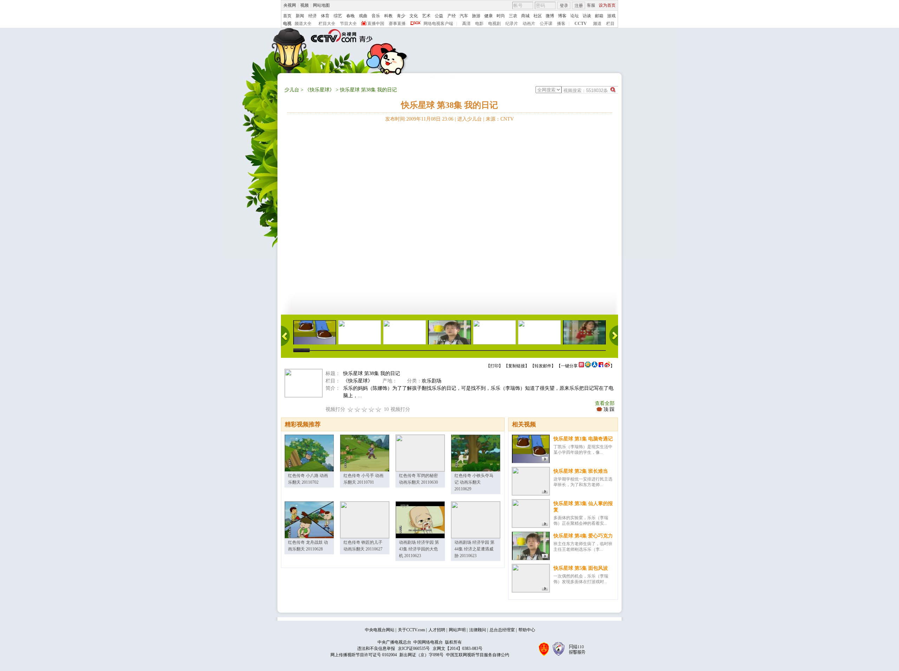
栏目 (610, 23)
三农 (513, 15)
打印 (494, 365)
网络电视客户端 (438, 23)
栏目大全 (327, 23)
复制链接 (516, 365)
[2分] (350, 409)
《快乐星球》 (319, 89)
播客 (561, 23)
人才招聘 (436, 629)
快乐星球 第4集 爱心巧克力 (583, 535)
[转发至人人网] (594, 365)
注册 (579, 5)
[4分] (357, 409)
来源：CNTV (500, 119)
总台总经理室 (502, 629)
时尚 (501, 15)
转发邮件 (542, 365)
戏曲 (363, 15)
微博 (550, 15)
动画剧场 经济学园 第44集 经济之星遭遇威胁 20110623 (474, 549)
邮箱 (599, 15)
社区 (537, 15)
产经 (451, 15)
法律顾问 (477, 629)
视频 (304, 5)
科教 (388, 15)
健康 (488, 15)
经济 (312, 15)
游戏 (611, 15)
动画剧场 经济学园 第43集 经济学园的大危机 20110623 (419, 549)
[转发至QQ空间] (588, 365)
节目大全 (348, 23)
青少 (401, 15)
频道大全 (303, 23)
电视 (287, 23)
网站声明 (457, 629)
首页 (287, 15)
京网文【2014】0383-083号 (458, 648)
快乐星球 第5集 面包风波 (580, 568)
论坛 (574, 15)
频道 (597, 23)
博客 (562, 15)
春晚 (350, 15)
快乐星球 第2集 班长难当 (580, 471)
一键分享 (569, 365)
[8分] (371, 409)
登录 (564, 5)
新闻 (300, 15)
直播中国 (375, 23)
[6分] (364, 409)
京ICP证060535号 (414, 648)
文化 (413, 15)
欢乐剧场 (431, 380)
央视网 (289, 5)
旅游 (476, 15)
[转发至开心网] (581, 365)
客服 (591, 5)
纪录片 (511, 23)
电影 (479, 23)
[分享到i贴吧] (600, 365)
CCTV (581, 23)
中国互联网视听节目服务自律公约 (477, 654)
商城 (525, 15)
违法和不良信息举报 (376, 648)
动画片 (529, 23)
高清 (466, 23)
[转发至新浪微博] (607, 365)
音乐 (376, 15)
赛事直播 (397, 23)
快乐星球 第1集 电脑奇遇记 (583, 438)
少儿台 (291, 89)
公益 (439, 15)
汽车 (464, 15)
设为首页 (607, 5)
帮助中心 (526, 629)
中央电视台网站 (379, 629)
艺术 (426, 15)
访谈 (587, 15)
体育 (325, 15)
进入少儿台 (469, 119)
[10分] (378, 409)
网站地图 (321, 5)
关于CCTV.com (411, 629)
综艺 (338, 15)
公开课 (546, 23)
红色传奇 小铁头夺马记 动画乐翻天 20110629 (473, 482)
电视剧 (494, 23)
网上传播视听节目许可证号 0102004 (363, 654)
